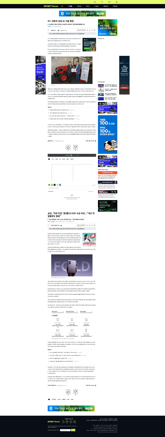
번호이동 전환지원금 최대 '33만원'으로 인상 (59, 110)
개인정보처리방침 (94, 420)
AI (60, 159)
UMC (72, 399)
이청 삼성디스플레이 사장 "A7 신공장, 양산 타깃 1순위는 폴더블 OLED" (65, 355)
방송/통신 (49, 26)
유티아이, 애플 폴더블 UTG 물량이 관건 (58, 358)
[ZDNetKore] (52, 3)
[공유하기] (87, 30)
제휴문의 (115, 419)
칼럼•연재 (106, 6)
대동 (57, 159)
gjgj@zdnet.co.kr (62, 385)
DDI (68, 399)
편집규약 (88, 420)
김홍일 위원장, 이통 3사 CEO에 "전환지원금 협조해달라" (62, 119)
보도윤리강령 (115, 420)
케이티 (72, 159)
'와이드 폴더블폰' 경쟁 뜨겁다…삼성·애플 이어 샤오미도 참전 (63, 352)
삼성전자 (54, 399)
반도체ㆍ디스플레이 (51, 221)
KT (53, 159)
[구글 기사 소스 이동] (81, 30)
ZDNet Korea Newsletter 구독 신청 (53, 430)
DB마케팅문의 (110, 419)
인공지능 (79, 6)
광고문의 (105, 419)
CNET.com (50, 427)
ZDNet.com (54, 427)
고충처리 (110, 420)
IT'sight (96, 6)
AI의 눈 (87, 6)
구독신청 (73, 430)
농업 (64, 159)
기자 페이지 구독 (64, 30)
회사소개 (101, 419)
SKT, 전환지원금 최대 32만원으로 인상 (58, 113)
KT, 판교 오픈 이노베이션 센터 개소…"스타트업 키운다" (62, 116)
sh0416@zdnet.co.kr (59, 141)
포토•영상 (115, 6)
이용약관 (99, 420)
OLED (59, 399)
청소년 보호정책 (105, 420)
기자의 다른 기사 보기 (90, 141)
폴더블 (64, 399)
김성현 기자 (53, 30)
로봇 (68, 159)
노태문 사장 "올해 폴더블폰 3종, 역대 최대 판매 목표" (61, 361)
